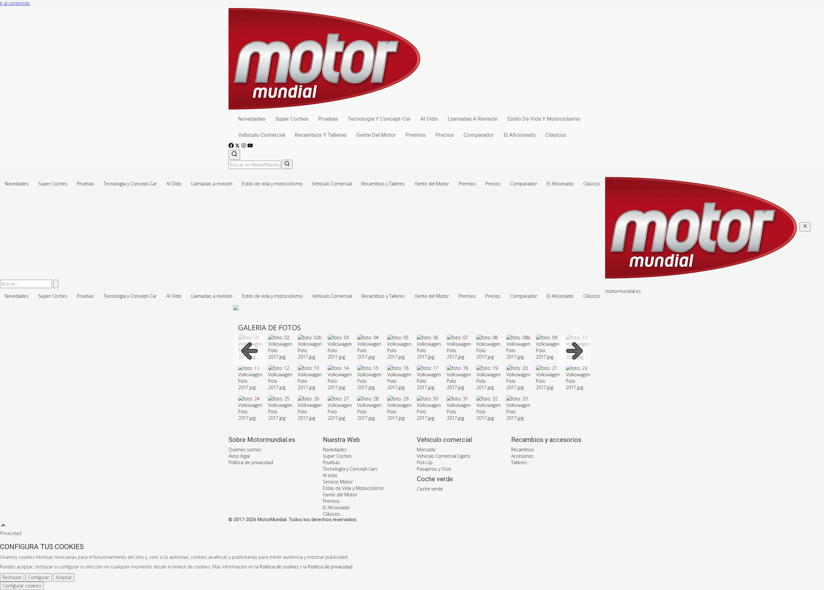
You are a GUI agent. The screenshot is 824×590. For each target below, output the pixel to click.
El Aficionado (520, 135)
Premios (416, 135)
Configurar (38, 577)
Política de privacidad (251, 462)
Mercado (426, 449)
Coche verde (430, 489)
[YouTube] (250, 146)
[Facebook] (232, 146)
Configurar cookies (22, 586)
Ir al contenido (15, 3)
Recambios (522, 449)
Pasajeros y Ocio (434, 469)
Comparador (479, 135)
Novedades (252, 119)
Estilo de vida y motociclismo (544, 119)
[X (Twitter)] (238, 146)
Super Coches (292, 119)
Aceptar (64, 577)
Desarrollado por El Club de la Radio (563, 520)
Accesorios (522, 456)
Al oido (330, 475)
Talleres (519, 462)
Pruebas (328, 119)
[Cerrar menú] (805, 226)
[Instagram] (244, 146)
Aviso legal (239, 456)
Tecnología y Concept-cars (350, 469)
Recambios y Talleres (321, 135)
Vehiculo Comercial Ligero (443, 456)
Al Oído (429, 119)
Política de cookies (279, 567)
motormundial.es (623, 291)
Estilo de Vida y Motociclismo (353, 488)
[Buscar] (234, 155)
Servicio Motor (338, 482)
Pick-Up (425, 462)
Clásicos (555, 135)
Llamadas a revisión (473, 119)
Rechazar (12, 577)
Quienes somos (245, 449)
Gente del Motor (376, 135)
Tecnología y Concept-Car (379, 119)
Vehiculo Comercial (261, 135)
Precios (444, 135)
